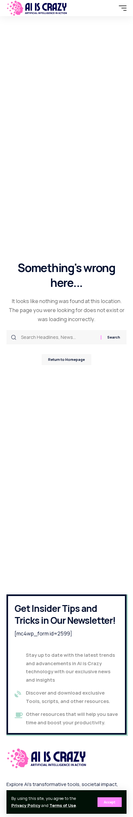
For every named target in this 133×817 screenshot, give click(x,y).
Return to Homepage (66, 359)
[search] (111, 8)
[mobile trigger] (121, 8)
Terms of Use (62, 805)
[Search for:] (58, 337)
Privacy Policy (25, 805)
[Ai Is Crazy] (37, 8)
